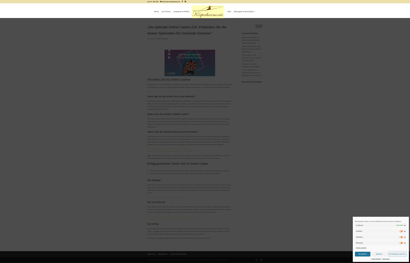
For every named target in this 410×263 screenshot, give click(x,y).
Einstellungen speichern (397, 254)
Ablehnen (379, 254)
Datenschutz (386, 259)
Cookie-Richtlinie (376, 259)
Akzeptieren (362, 254)
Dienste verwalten (361, 248)
